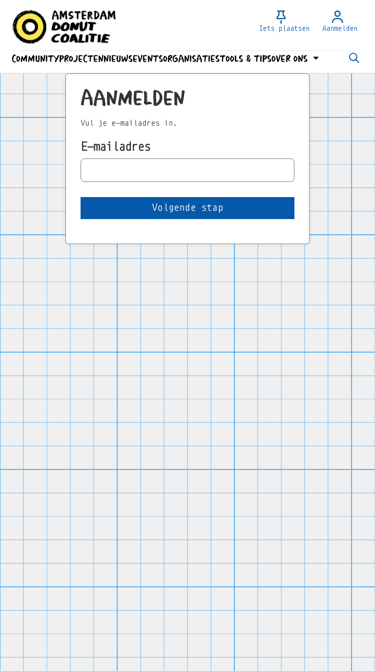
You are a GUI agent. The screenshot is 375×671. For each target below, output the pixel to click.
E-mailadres (115, 146)
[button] (35, 59)
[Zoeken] (354, 58)
